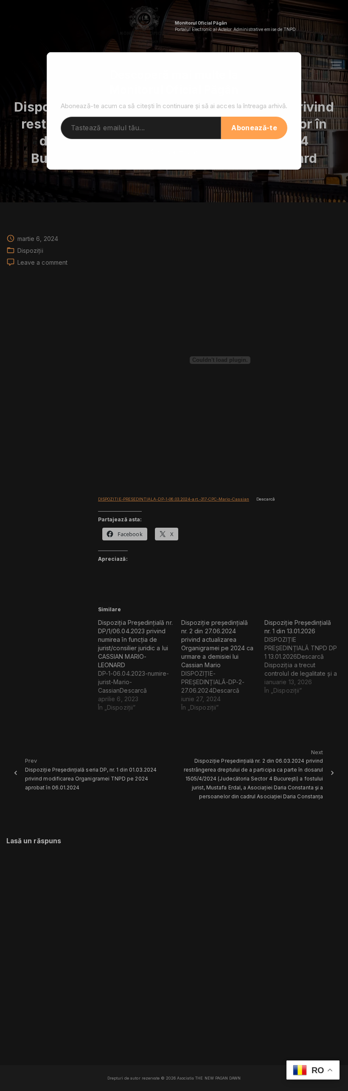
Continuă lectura (174, 151)
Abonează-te (254, 127)
